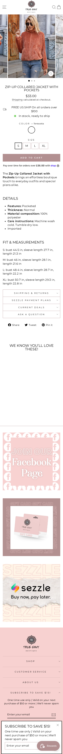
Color (31, 123)
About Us (31, 682)
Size (31, 139)
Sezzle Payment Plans (31, 300)
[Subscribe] (54, 715)
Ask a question (31, 314)
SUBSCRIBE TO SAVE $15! (30, 692)
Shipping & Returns (31, 293)
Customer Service (31, 671)
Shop (30, 661)
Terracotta (31, 130)
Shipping (17, 99)
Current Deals (31, 307)
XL (44, 145)
